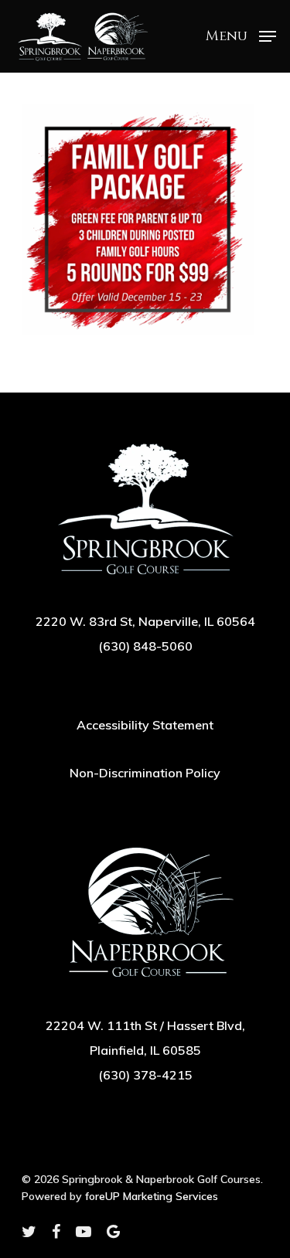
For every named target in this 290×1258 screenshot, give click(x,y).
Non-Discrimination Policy (145, 772)
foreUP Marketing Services (151, 1196)
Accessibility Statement (145, 725)
